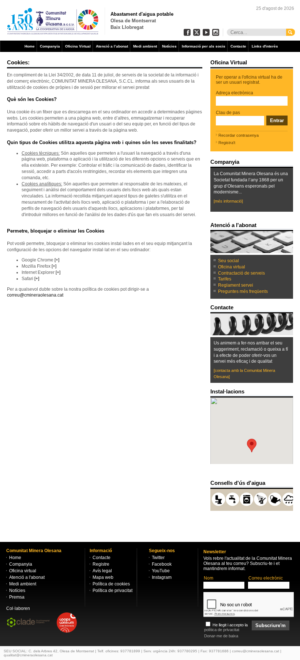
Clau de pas (228, 112)
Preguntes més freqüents (243, 291)
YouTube (161, 570)
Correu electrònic (265, 578)
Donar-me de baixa (221, 636)
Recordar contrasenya (238, 135)
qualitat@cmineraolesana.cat (28, 655)
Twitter (158, 557)
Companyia (50, 46)
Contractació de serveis (241, 273)
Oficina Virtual (78, 46)
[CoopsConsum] (67, 623)
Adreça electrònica (234, 92)
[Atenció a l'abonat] (257, 225)
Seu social (228, 260)
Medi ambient (145, 46)
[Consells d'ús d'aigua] (266, 483)
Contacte (238, 46)
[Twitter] (196, 32)
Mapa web (103, 577)
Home (30, 46)
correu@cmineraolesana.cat (35, 295)
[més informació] (228, 201)
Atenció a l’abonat (112, 46)
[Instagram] (215, 32)
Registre (101, 564)
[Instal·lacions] (245, 391)
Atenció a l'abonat (27, 577)
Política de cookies (111, 584)
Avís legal (102, 570)
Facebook (162, 564)
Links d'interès (265, 46)
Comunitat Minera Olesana (53, 21)
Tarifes (224, 279)
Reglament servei (235, 285)
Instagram (162, 577)
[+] (57, 260)
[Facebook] (187, 32)
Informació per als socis (203, 46)
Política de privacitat (112, 590)
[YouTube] (206, 32)
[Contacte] (234, 307)
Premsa (17, 597)
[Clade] (30, 623)
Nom (208, 578)
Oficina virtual (231, 266)
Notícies (169, 46)
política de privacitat (221, 629)
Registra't (226, 142)
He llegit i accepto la (226, 627)
